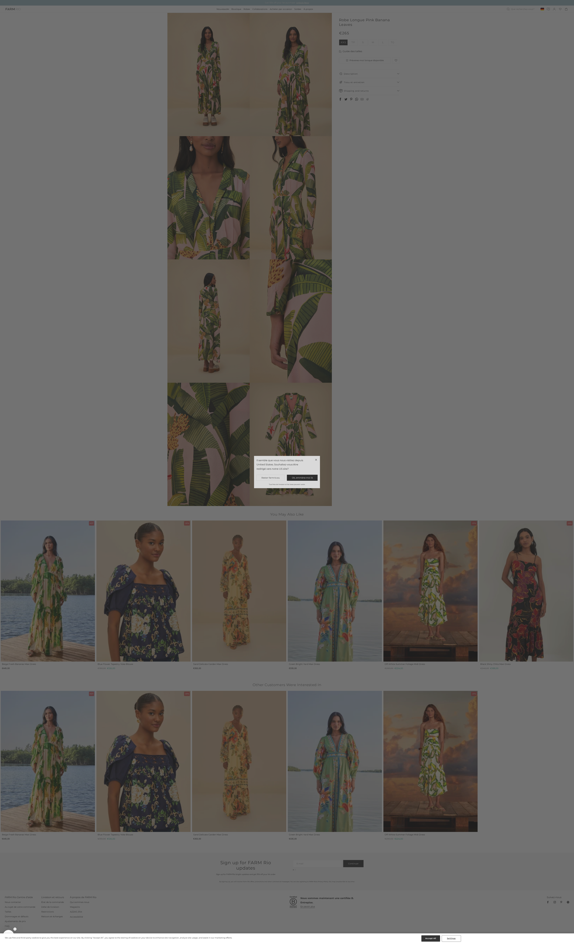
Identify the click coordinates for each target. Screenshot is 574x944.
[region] (287, 938)
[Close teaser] (14, 929)
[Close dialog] (342, 432)
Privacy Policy (320, 496)
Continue (316, 482)
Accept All (430, 938)
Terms (327, 496)
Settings (451, 938)
